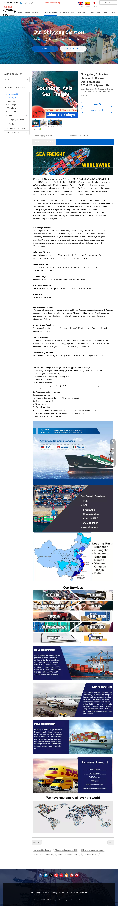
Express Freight (13, 112)
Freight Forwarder (42, 893)
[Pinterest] (77, 875)
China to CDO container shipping (68, 854)
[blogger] (66, 875)
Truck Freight (12, 108)
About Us (69, 893)
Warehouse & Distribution (15, 128)
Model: (36, 136)
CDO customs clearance (90, 854)
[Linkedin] (46, 875)
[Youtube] (72, 875)
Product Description (43, 141)
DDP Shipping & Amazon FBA (17, 120)
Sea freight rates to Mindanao (43, 854)
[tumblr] (56, 875)
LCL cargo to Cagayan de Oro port (92, 850)
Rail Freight (11, 105)
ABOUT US (45, 49)
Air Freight (11, 101)
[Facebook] (40, 875)
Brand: (72, 136)
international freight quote (42, 850)
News (76, 893)
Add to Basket (95, 110)
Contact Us (84, 893)
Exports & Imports (12, 133)
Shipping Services (57, 893)
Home (32, 893)
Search (101, 2)
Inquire (95, 104)
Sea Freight (11, 98)
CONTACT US (73, 49)
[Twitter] (51, 875)
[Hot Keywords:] (27, 79)
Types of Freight (12, 94)
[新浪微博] (61, 875)
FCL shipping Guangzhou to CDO (66, 850)
